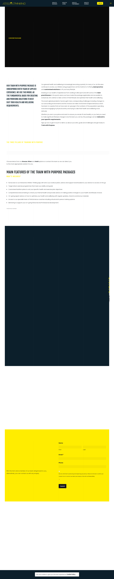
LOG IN (100, 3)
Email (61, 455)
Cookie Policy (71, 574)
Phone (61, 463)
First (60, 449)
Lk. (109, 282)
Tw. (109, 292)
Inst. (109, 286)
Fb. (109, 278)
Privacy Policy (91, 476)
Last (84, 449)
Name (61, 443)
